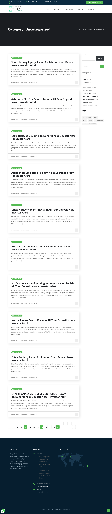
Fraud (84, 120)
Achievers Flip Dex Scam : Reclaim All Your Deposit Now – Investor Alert (41, 101)
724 (50, 427)
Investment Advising (89, 99)
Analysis (85, 79)
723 (46, 427)
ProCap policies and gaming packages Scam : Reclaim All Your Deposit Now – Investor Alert (43, 285)
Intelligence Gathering (90, 96)
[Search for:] (93, 66)
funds (90, 120)
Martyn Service (99, 120)
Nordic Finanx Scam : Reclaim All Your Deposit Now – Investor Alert (43, 322)
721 (38, 427)
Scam (84, 124)
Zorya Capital (24, 82)
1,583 (66, 424)
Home (47, 9)
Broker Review (69, 9)
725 (54, 427)
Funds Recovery (87, 93)
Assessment (86, 82)
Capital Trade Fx (87, 117)
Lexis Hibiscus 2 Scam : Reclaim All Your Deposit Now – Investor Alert (43, 137)
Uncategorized (16, 57)
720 (34, 427)
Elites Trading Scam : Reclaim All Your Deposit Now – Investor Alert (43, 359)
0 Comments (33, 82)
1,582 (62, 424)
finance (85, 90)
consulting (86, 85)
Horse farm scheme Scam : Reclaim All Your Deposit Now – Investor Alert (42, 248)
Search (84, 55)
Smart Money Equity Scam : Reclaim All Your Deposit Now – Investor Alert (43, 64)
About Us (80, 9)
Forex (95, 117)
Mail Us (39, 489)
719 (30, 427)
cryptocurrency (88, 88)
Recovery (85, 102)
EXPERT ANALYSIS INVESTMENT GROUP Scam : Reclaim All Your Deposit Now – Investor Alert (39, 395)
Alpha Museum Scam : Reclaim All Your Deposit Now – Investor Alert (43, 174)
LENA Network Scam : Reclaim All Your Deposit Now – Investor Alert (43, 211)
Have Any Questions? (43, 484)
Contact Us (91, 9)
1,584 (70, 424)
